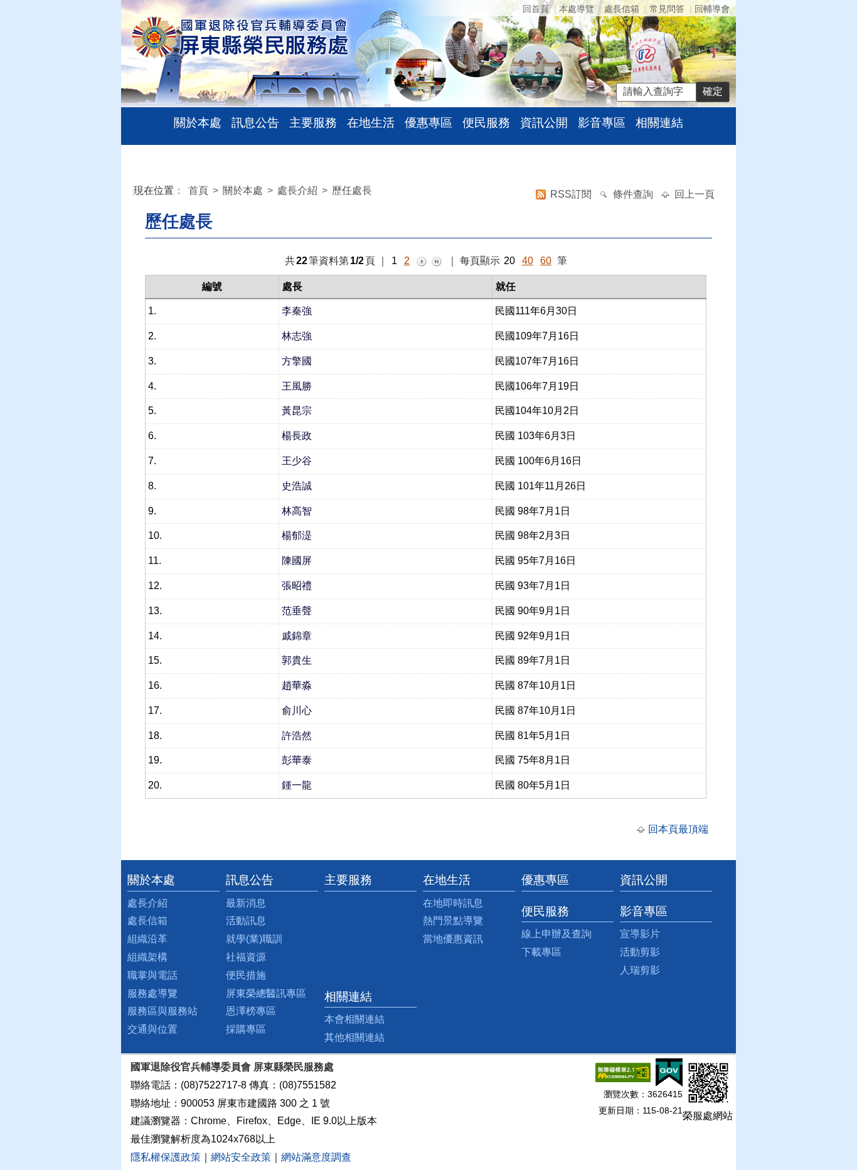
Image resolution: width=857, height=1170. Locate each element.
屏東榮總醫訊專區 (266, 993)
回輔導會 (712, 9)
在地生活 (371, 122)
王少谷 (297, 460)
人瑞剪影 (640, 970)
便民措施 (246, 975)
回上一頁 (694, 194)
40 (527, 260)
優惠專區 (428, 122)
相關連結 (659, 122)
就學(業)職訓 (254, 938)
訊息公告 (255, 122)
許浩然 (297, 735)
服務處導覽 (152, 993)
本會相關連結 (354, 1019)
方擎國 (297, 361)
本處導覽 (576, 9)
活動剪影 (640, 952)
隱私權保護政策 (165, 1157)
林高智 (297, 511)
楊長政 (297, 435)
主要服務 (313, 122)
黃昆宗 (297, 410)
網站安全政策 (241, 1157)
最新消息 (246, 903)
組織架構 (147, 957)
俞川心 (297, 710)
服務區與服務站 (162, 1011)
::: (136, 192)
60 (545, 260)
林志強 (297, 336)
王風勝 (297, 386)
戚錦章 (297, 635)
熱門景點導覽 (453, 920)
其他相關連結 (354, 1037)
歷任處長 (352, 190)
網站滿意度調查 (316, 1157)
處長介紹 (297, 190)
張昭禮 (297, 585)
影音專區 (601, 122)
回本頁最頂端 (678, 829)
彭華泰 (297, 760)
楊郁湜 (297, 535)
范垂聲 (297, 610)
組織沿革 (147, 938)
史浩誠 (297, 486)
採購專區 (246, 1029)
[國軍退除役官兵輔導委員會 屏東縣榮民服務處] (239, 36)
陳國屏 (297, 560)
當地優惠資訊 (453, 938)
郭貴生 (297, 660)
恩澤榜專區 (251, 1011)
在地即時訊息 (453, 903)
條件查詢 (634, 194)
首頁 (199, 190)
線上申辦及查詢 (556, 933)
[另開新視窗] (623, 1071)
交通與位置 (152, 1029)
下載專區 (541, 952)
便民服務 (486, 122)
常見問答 (666, 9)
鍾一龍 (297, 785)
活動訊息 (246, 920)
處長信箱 (621, 9)
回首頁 (536, 9)
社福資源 (246, 957)
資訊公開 (544, 122)
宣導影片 (640, 933)
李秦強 (297, 311)
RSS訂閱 (572, 194)
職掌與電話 (152, 975)
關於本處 (197, 122)
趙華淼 (297, 685)
